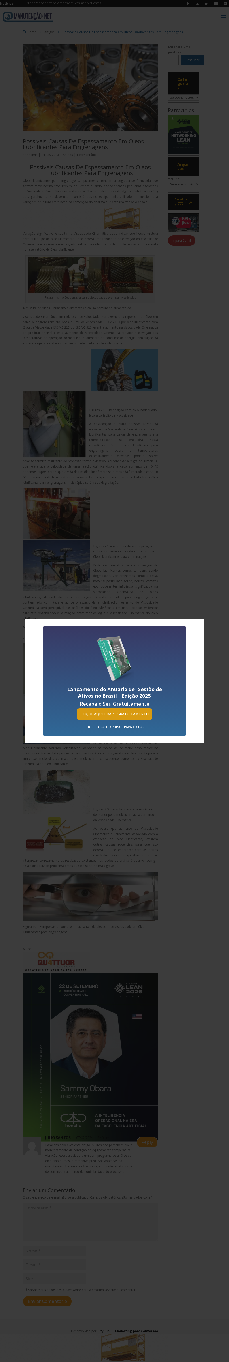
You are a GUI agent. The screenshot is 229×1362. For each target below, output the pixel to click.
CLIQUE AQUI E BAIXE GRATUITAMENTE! (115, 713)
